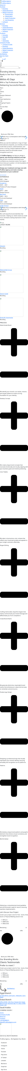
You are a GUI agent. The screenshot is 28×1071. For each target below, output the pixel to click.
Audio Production (10, 18)
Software (5, 22)
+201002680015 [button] (4, 1020)
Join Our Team (4, 56)
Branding (5, 9)
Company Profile (5, 42)
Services (2, 24)
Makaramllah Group (6, 270)
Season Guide (4, 294)
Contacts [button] (2, 1018)
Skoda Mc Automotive (6, 318)
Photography (9, 14)
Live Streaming (9, 20)
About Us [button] (2, 1016)
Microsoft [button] (3, 194)
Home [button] (2, 1013)
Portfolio (2, 7)
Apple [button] (1, 189)
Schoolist (5, 35)
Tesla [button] (1, 200)
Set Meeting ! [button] (11, 988)
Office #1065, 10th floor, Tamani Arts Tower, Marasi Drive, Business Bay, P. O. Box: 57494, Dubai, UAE (13, 1003)
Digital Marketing (7, 10)
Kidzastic (2, 246)
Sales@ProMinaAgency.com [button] (8, 1022)
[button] (7, 123)
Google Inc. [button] (3, 183)
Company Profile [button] (5, 1014)
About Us (2, 5)
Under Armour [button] (4, 206)
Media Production (7, 12)
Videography (9, 16)
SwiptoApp (5, 41)
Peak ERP (5, 37)
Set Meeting (3, 54)
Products (2, 33)
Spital (4, 39)
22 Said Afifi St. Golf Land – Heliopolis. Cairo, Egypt (13, 996)
